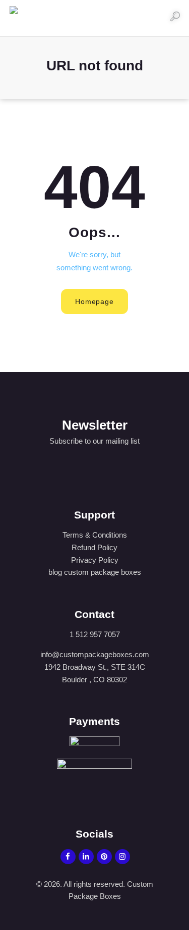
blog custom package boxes (94, 572)
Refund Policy (94, 547)
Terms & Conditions (94, 535)
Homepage (94, 301)
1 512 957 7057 (95, 634)
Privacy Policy (94, 560)
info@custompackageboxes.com (94, 654)
